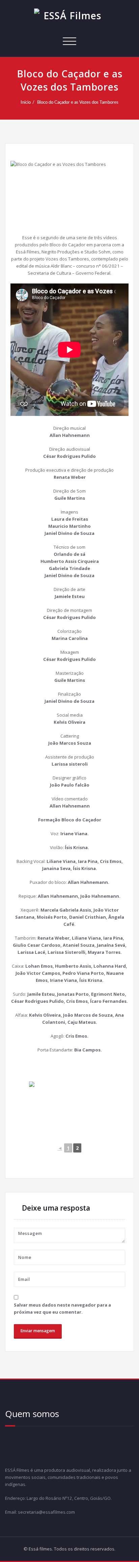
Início (26, 102)
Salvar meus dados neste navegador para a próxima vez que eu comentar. (62, 1308)
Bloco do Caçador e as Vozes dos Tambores (77, 102)
